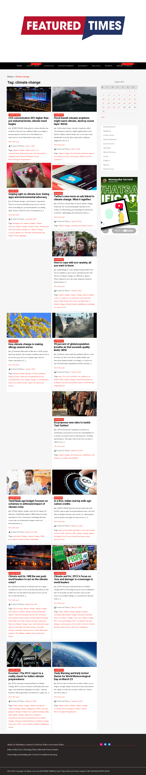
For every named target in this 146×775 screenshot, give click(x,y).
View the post (13, 142)
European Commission (82, 455)
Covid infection (42, 380)
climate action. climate (67, 706)
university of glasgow (79, 627)
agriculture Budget (20, 536)
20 (119, 103)
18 (109, 103)
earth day (74, 226)
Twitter (90, 226)
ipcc (15, 724)
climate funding (14, 709)
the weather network (80, 624)
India (10, 621)
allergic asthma (19, 373)
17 (103, 103)
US (16, 633)
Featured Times (73, 54)
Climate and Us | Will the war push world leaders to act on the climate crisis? (28, 579)
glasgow (79, 612)
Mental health (71, 304)
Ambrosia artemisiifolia (29, 377)
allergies (42, 373)
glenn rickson (18, 618)
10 (103, 99)
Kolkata (30, 724)
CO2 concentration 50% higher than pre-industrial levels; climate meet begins (28, 121)
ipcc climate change (86, 618)
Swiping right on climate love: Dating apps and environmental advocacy (28, 195)
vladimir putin (30, 633)
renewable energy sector (24, 630)
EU (72, 455)
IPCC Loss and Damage (63, 621)
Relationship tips (38, 233)
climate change (18, 150)
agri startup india (65, 530)
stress (63, 307)
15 (129, 99)
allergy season (13, 377)
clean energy (18, 609)
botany (41, 377)
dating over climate (29, 229)
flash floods (63, 301)
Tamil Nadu (34, 539)
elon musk (82, 226)
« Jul (102, 117)
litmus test (20, 233)
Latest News (34, 65)
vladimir (21, 633)
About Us (11, 744)
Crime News (108, 135)
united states (66, 627)
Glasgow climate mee (24, 712)
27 (119, 107)
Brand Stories (125, 65)
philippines (44, 724)
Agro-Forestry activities (68, 376)
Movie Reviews (109, 152)
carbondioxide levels (16, 380)
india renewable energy (21, 621)
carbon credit (59, 533)
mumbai (37, 724)
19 (114, 103)
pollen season (22, 383)
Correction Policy (56, 744)
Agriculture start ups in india (84, 530)
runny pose (40, 383)
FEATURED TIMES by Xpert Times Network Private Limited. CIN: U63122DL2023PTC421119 (74, 771)
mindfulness (82, 304)
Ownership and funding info (19, 754)
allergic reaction (31, 373)
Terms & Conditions (41, 754)
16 (135, 99)
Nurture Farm (59, 539)
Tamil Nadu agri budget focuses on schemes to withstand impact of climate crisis (28, 503)
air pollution (83, 376)
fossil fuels (80, 379)
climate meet (30, 150)
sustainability (73, 458)
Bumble (32, 223)
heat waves (73, 301)
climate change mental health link (32, 612)
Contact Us (31, 744)
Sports (108, 66)
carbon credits (70, 533)
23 (135, 103)
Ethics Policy (12, 749)
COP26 (38, 709)
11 (108, 99)
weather (78, 709)
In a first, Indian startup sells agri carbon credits (72, 502)
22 (129, 103)
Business (83, 66)
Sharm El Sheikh (27, 156)
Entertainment (66, 66)
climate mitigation (28, 709)
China (61, 612)
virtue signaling (20, 236)
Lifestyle (49, 66)
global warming (42, 618)
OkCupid (28, 233)
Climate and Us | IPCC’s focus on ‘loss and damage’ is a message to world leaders (73, 579)
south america (66, 624)
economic (57, 709)
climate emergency (37, 706)
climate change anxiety (79, 295)
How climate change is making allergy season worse (25, 346)
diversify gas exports (26, 615)
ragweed (31, 383)
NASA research (85, 156)
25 (109, 107)
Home (19, 66)
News (105, 156)
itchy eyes (12, 383)
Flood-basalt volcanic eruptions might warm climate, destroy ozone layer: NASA (74, 121)
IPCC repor (22, 724)
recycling (63, 458)
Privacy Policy (42, 744)
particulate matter (76, 383)
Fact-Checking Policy (28, 749)
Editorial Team (44, 749)
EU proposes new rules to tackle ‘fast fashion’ (72, 424)
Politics (96, 66)
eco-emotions (73, 298)
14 (124, 99)
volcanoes (57, 159)
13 (119, 99)
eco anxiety (63, 298)
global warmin (30, 618)
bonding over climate (21, 223)
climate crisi (13, 615)
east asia (44, 709)
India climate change (69, 615)
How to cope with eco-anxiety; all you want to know (72, 264)
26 (114, 107)
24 (103, 107)
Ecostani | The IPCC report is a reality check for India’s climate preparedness (26, 676)
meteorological (68, 709)
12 (114, 99)
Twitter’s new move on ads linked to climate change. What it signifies (74, 198)
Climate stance (33, 226)
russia (36, 630)
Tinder (10, 236)
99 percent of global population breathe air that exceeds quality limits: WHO (72, 347)
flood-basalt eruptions (79, 153)
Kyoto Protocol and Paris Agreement (75, 536)
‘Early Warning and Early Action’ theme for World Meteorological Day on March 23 (72, 676)
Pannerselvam (24, 539)
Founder (54, 749)
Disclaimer (20, 744)
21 (124, 103)
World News (108, 169)
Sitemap (53, 754)
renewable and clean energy (24, 627)
